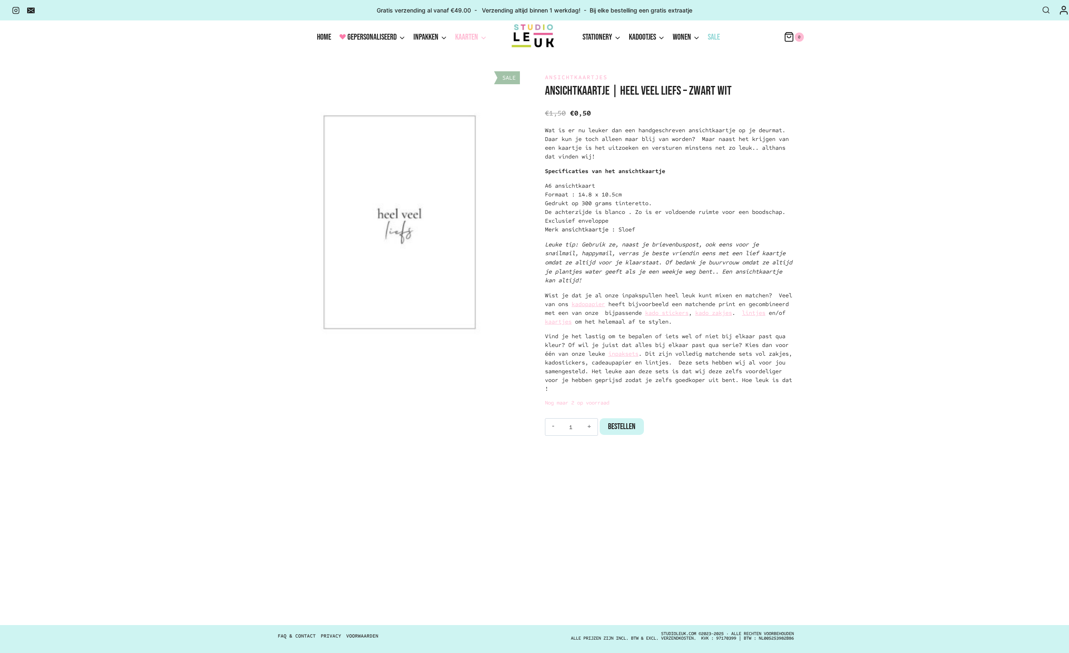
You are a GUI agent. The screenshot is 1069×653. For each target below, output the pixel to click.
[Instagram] (15, 10)
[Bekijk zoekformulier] (1046, 10)
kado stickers (667, 312)
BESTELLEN (622, 427)
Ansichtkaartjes (576, 77)
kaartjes (558, 321)
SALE (714, 37)
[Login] (1064, 10)
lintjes (753, 312)
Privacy (331, 635)
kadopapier (588, 304)
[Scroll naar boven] (1046, 638)
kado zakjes (713, 312)
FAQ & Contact (297, 635)
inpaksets (623, 353)
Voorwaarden (362, 635)
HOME (324, 37)
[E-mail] (30, 10)
